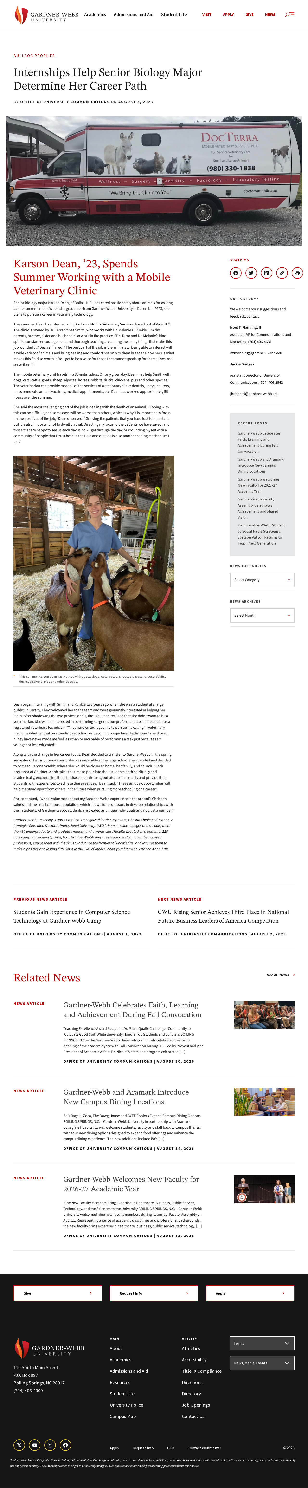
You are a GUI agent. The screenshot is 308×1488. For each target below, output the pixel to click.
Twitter (253, 273)
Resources (120, 1382)
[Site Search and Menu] (289, 15)
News (270, 14)
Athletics (191, 1348)
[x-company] (19, 1445)
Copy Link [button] (284, 273)
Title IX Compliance (202, 1371)
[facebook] (65, 1445)
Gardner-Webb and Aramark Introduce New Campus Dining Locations (260, 465)
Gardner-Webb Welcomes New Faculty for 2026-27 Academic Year (259, 485)
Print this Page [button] (299, 273)
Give (249, 14)
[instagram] (50, 1445)
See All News (278, 974)
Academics (95, 14)
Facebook (237, 273)
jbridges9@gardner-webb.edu (254, 393)
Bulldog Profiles (34, 55)
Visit (207, 14)
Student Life (174, 14)
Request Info (131, 1293)
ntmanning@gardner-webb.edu (256, 353)
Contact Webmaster (204, 1447)
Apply (228, 14)
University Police (126, 1405)
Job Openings (196, 1405)
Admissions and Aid (134, 14)
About (116, 1348)
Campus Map (123, 1416)
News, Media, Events (250, 1363)
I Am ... (239, 1343)
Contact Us (193, 1416)
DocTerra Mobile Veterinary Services (103, 324)
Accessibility (194, 1360)
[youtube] (34, 1445)
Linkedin (268, 273)
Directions (192, 1382)
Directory (191, 1394)
